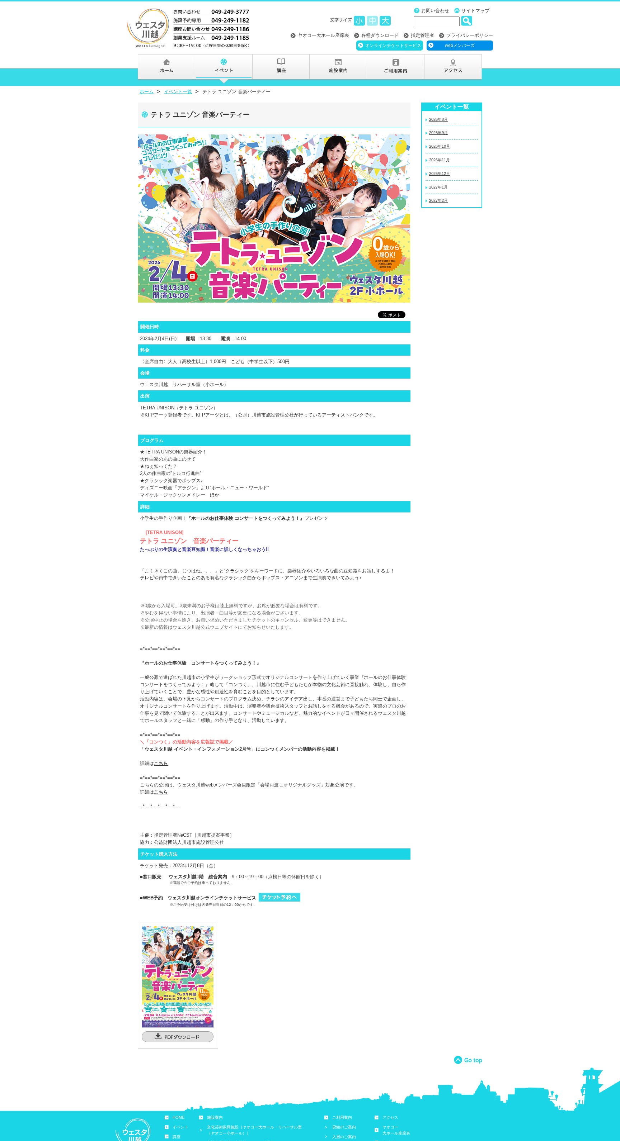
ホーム (147, 91)
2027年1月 (438, 187)
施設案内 (215, 1117)
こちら (161, 763)
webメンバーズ (460, 45)
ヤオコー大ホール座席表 (323, 35)
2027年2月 (438, 200)
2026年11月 (439, 160)
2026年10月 (439, 146)
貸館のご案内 (344, 1127)
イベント (180, 1127)
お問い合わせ (435, 10)
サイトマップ (475, 10)
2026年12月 (439, 173)
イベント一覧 (178, 91)
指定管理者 (422, 35)
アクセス (390, 1117)
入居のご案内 (344, 1137)
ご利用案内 (342, 1117)
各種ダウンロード (380, 35)
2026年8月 (438, 119)
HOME (178, 1117)
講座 (176, 1137)
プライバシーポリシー (469, 35)
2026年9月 (438, 132)
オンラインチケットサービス (393, 45)
